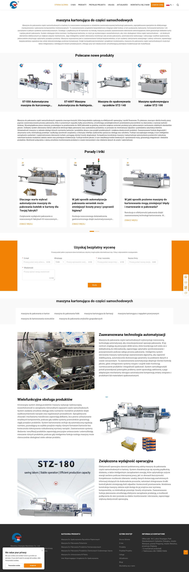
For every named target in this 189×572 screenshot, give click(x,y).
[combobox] (59, 262)
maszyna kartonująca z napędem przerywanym (138, 313)
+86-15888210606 (160, 551)
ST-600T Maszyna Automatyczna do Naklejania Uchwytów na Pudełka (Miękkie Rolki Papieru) (75, 103)
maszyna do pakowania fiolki (66, 313)
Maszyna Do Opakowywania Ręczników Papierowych (80, 539)
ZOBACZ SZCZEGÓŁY (35, 80)
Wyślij (94, 285)
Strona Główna (61, 5)
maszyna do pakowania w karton (35, 313)
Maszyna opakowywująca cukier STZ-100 (153, 103)
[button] (92, 231)
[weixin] (185, 287)
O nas (73, 5)
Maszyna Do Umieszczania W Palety (74, 555)
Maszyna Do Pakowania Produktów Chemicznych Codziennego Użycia (86, 551)
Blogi (121, 562)
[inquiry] (185, 292)
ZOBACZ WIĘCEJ (26, 224)
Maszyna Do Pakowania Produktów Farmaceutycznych (81, 547)
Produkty (82, 5)
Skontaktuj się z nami (140, 5)
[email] (185, 282)
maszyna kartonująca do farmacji (98, 313)
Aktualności (122, 5)
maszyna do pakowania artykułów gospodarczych (80, 319)
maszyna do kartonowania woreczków (37, 319)
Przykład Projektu (97, 5)
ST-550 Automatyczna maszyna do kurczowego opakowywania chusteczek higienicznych (35, 103)
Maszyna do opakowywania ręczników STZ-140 (114, 103)
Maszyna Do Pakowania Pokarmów (74, 543)
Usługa (111, 5)
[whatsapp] (185, 277)
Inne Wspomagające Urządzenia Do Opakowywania (79, 558)
